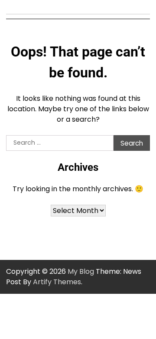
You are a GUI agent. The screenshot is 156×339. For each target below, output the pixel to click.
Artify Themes (57, 282)
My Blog (81, 271)
